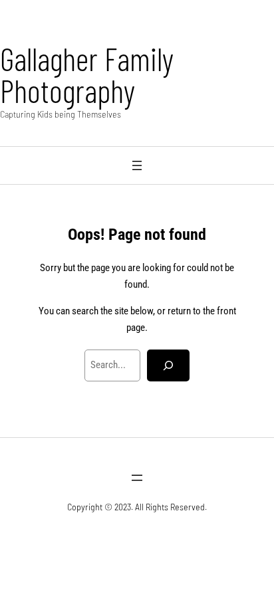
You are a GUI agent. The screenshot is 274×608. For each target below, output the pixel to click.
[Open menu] (137, 165)
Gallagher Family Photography (87, 74)
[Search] (168, 365)
